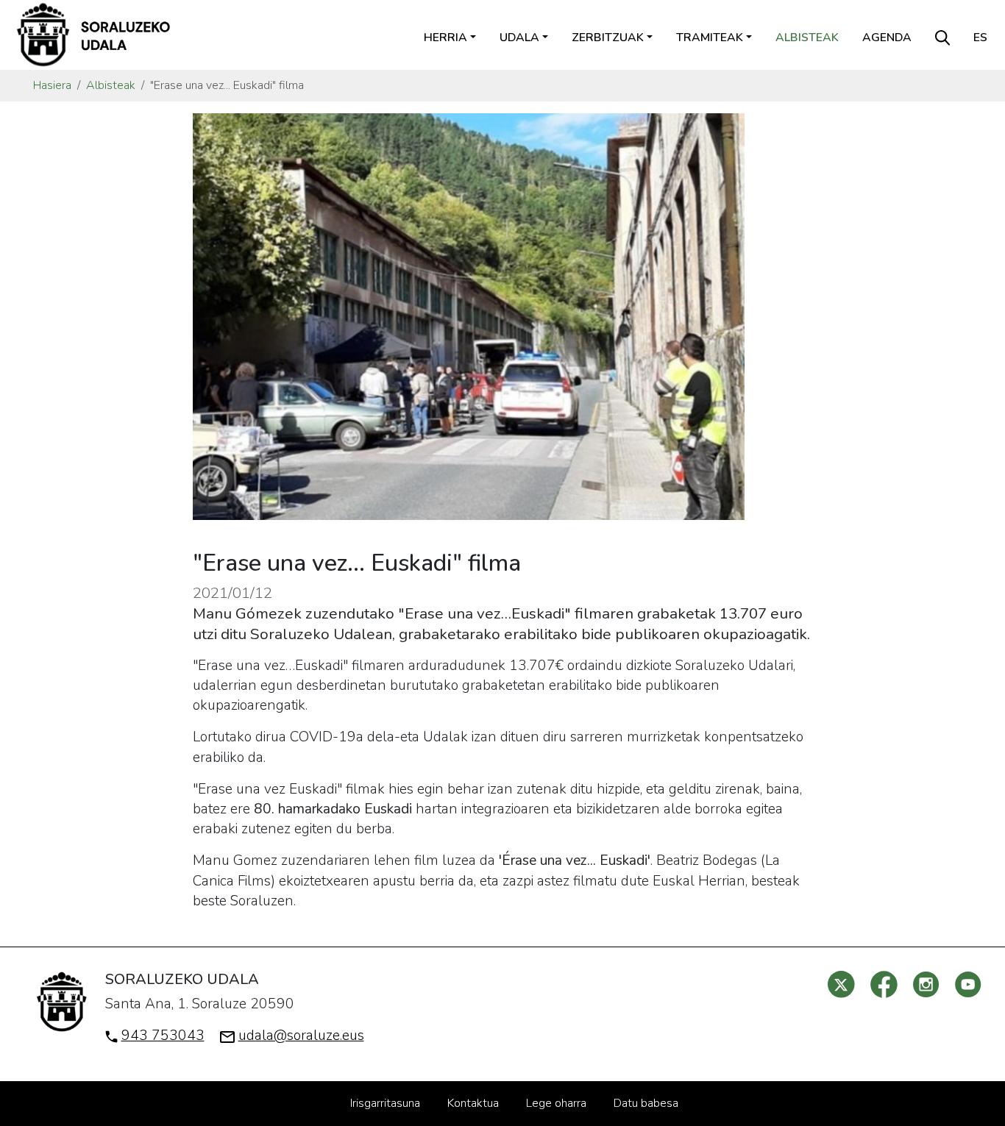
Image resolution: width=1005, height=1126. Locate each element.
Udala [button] (519, 37)
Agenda (887, 37)
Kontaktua (473, 1103)
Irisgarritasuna (385, 1103)
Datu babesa (646, 1103)
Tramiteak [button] (709, 37)
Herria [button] (445, 37)
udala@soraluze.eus (301, 1035)
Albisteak (807, 37)
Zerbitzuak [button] (608, 37)
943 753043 (163, 1035)
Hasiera (52, 85)
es (980, 37)
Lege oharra (556, 1103)
